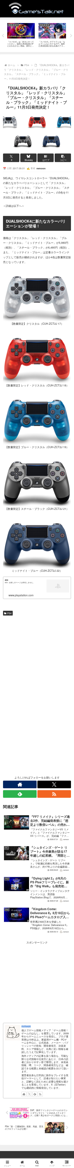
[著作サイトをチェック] (20, 784)
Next (71, 36)
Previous (3, 36)
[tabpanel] (20, 35)
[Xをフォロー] (54, 784)
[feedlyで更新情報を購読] (20, 794)
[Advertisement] (37, 656)
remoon (26, 1026)
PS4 (9, 613)
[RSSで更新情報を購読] (54, 794)
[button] (63, 157)
